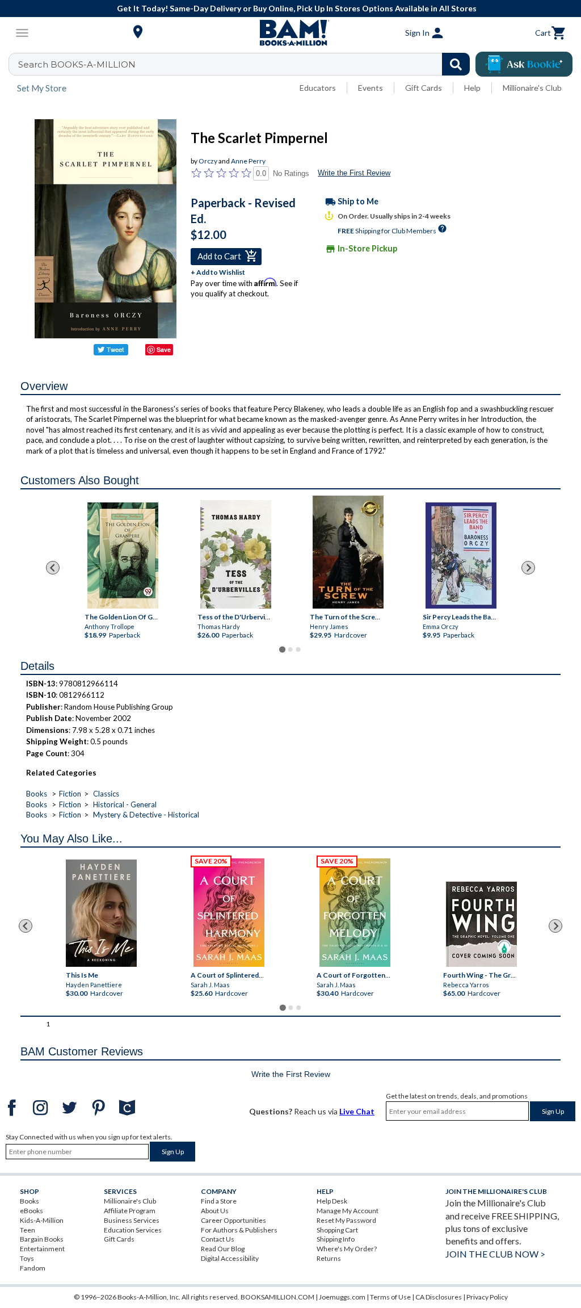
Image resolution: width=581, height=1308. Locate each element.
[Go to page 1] (282, 649)
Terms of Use (390, 1297)
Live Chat (356, 1111)
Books (36, 793)
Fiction (70, 793)
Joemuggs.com (342, 1297)
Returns (329, 1258)
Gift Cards (423, 88)
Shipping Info (336, 1239)
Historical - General (125, 804)
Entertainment (42, 1248)
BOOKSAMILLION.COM (277, 1297)
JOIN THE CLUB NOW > (495, 1253)
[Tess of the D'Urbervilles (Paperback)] (235, 554)
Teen (27, 1230)
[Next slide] (528, 568)
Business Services (131, 1220)
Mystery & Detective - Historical (146, 814)
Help (472, 88)
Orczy (208, 161)
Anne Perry (248, 161)
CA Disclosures (438, 1297)
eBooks (31, 1210)
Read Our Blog (223, 1248)
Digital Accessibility (230, 1258)
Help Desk (332, 1201)
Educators (318, 88)
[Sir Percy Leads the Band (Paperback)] (461, 555)
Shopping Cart (337, 1230)
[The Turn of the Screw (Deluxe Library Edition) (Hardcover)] (348, 552)
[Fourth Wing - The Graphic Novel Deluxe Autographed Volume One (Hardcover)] (481, 924)
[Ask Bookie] (523, 64)
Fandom (32, 1268)
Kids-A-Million (42, 1220)
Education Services (133, 1230)
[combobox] (246, 64)
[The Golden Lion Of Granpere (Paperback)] (122, 555)
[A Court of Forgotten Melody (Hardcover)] (354, 912)
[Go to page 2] (290, 649)
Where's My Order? (347, 1248)
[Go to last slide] (53, 568)
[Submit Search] (456, 64)
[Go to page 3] (298, 649)
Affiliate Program (129, 1210)
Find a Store (219, 1201)
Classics (106, 793)
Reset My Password (346, 1220)
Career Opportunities (233, 1220)
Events (370, 88)
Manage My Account (347, 1210)
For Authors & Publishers (239, 1230)
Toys (27, 1258)
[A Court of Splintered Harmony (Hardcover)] (228, 912)
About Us (215, 1210)
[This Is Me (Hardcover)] (101, 913)
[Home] (290, 33)
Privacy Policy (487, 1297)
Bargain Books (42, 1239)
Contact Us (217, 1239)
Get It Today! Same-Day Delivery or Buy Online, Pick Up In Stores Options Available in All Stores (297, 8)
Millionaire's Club (532, 88)
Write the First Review (354, 173)
